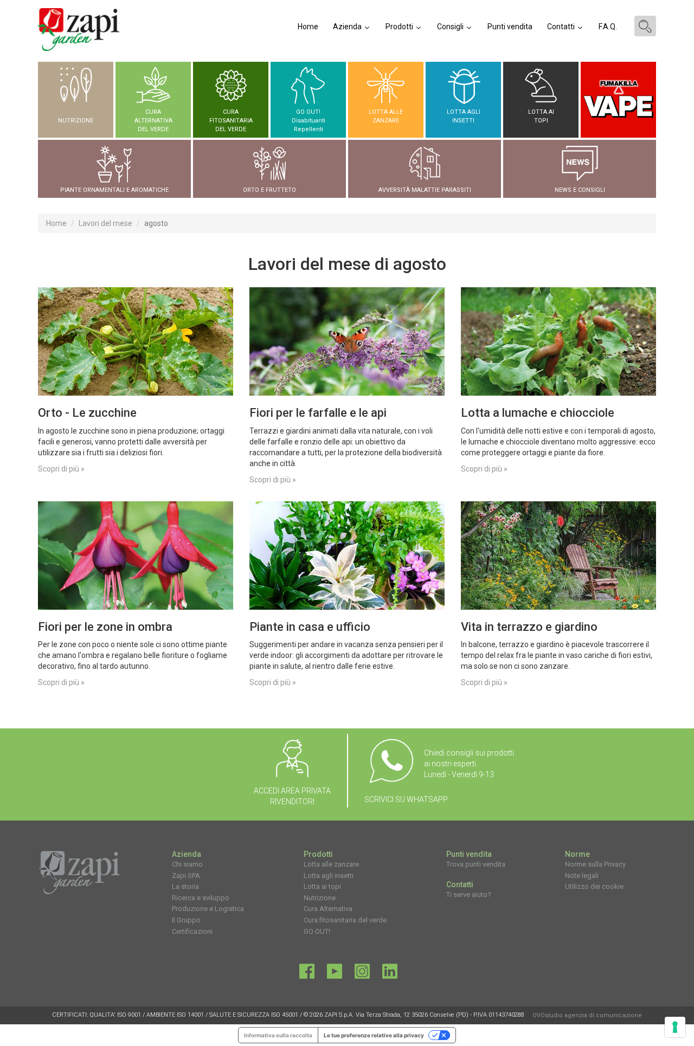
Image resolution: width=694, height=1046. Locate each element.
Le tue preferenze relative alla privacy (374, 1035)
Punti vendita (509, 26)
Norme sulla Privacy (595, 864)
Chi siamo (187, 864)
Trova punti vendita (475, 864)
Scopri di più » (61, 468)
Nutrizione (320, 898)
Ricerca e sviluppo (200, 898)
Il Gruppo (186, 920)
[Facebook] (306, 974)
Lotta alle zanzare (331, 864)
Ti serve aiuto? (468, 894)
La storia (185, 886)
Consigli (451, 26)
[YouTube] (334, 974)
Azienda (348, 26)
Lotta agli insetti (329, 875)
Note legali (582, 875)
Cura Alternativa (328, 909)
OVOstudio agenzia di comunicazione (587, 1015)
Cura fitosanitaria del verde (345, 920)
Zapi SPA (186, 875)
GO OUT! (317, 931)
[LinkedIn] (389, 974)
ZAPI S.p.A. (339, 1014)
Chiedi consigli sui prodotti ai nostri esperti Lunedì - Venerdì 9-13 (469, 763)
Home (308, 26)
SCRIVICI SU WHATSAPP (406, 799)
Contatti (561, 26)
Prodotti (400, 26)
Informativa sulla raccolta (278, 1035)
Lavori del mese (105, 223)
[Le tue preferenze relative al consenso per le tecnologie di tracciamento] (675, 1027)
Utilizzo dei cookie (594, 886)
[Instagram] (362, 974)
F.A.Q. (608, 26)
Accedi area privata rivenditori (292, 796)
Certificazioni (192, 931)
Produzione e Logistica (208, 909)
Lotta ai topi (322, 886)
